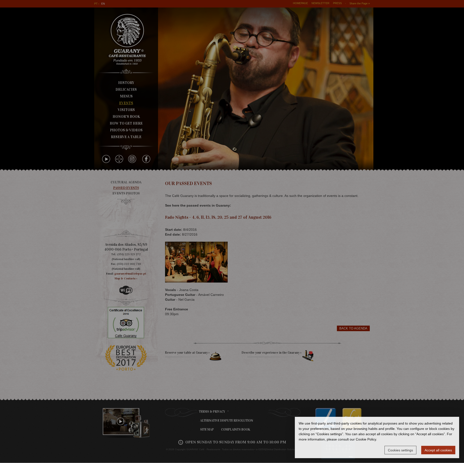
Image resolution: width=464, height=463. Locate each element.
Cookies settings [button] (400, 450)
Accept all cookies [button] (438, 450)
